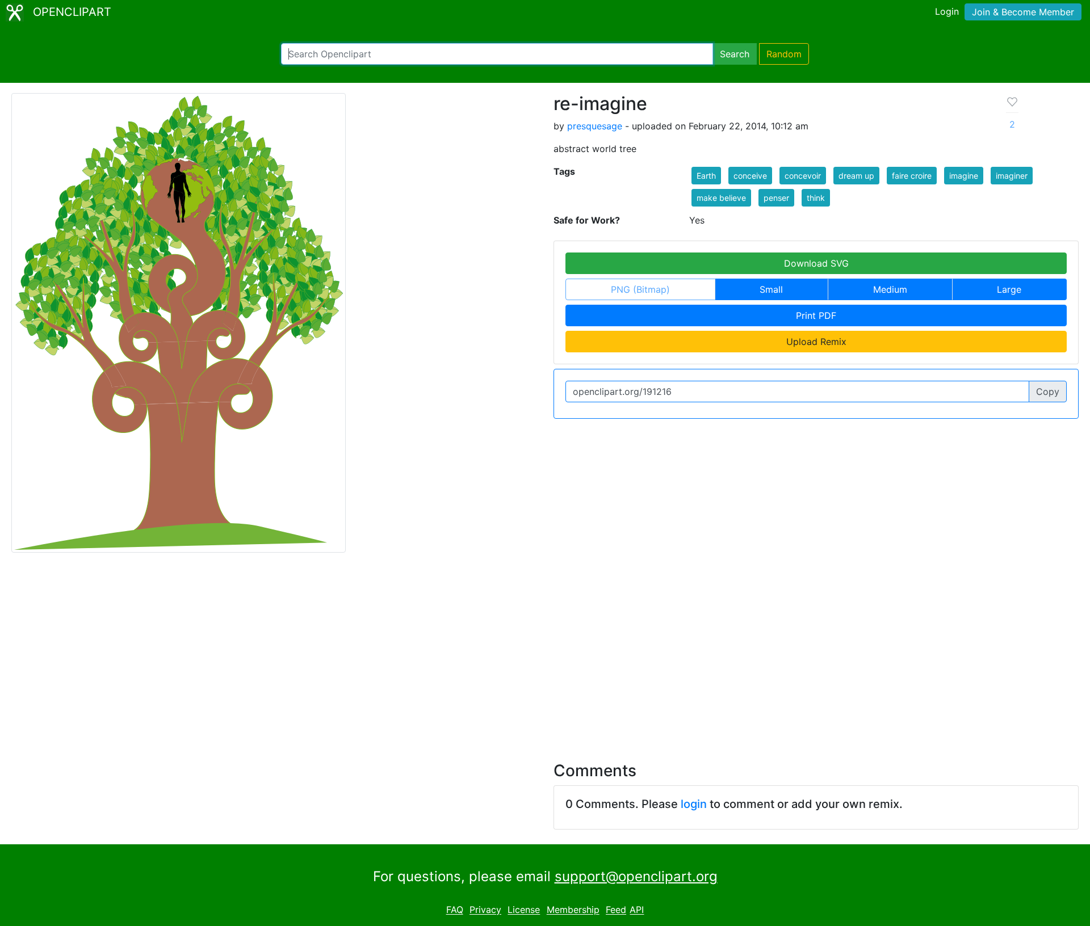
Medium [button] (890, 289)
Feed (616, 910)
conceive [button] (750, 175)
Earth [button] (706, 175)
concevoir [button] (803, 175)
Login (947, 11)
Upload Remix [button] (816, 341)
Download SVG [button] (816, 263)
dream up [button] (856, 175)
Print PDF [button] (816, 315)
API (637, 910)
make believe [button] (721, 198)
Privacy (485, 910)
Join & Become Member (1023, 12)
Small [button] (771, 289)
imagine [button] (963, 175)
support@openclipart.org (636, 876)
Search (734, 54)
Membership (573, 910)
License (524, 910)
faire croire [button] (912, 175)
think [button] (816, 198)
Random (784, 54)
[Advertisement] (545, 650)
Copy (1047, 391)
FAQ (454, 910)
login (694, 804)
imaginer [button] (1012, 175)
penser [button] (776, 198)
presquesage (594, 126)
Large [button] (1009, 289)
